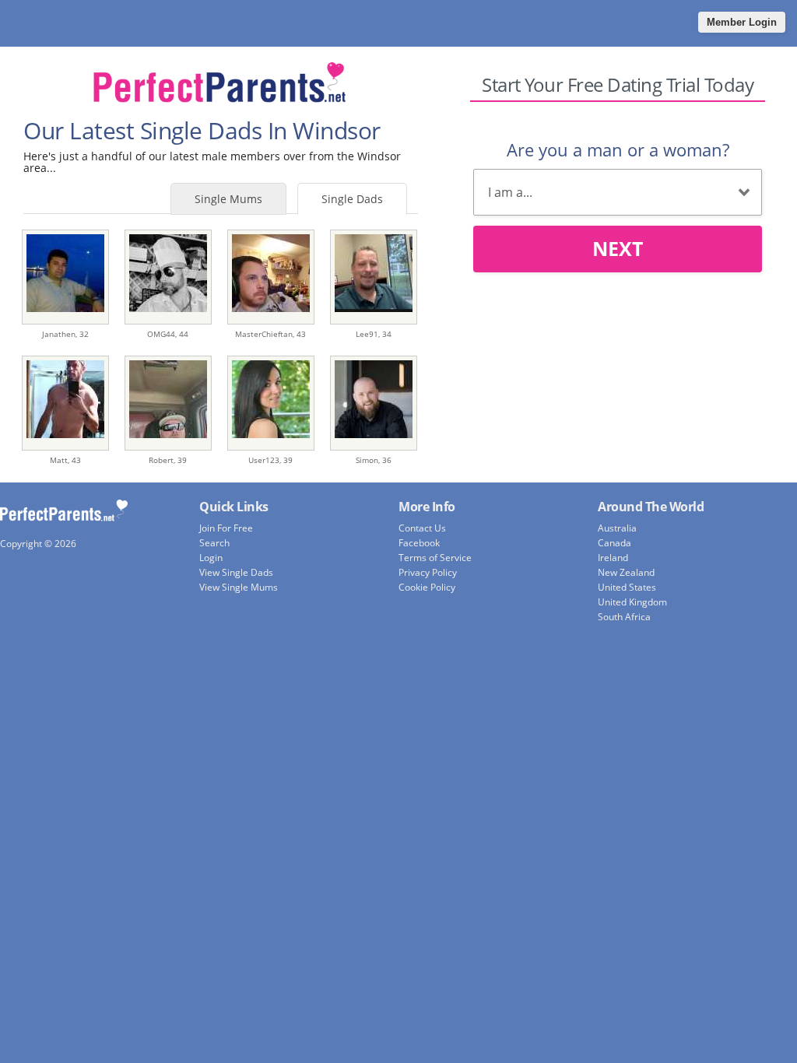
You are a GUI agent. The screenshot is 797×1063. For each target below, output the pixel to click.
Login (211, 557)
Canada (614, 542)
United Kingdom (632, 602)
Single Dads (352, 198)
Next (617, 248)
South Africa (624, 616)
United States (627, 587)
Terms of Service (435, 557)
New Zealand (626, 572)
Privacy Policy (427, 572)
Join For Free (226, 528)
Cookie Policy (426, 587)
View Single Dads (236, 572)
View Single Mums (238, 587)
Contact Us (422, 528)
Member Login (742, 22)
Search (214, 542)
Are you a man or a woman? (618, 149)
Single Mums (228, 198)
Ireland (613, 557)
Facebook (419, 542)
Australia (617, 528)
